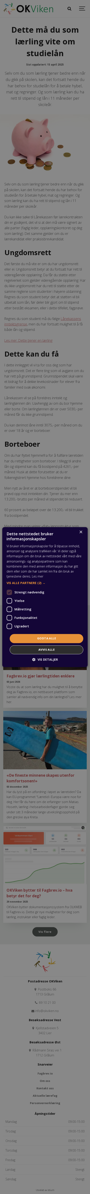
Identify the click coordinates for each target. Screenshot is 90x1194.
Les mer (37, 576)
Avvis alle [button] (46, 650)
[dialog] (45, 597)
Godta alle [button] (46, 638)
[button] (45, 583)
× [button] (80, 532)
